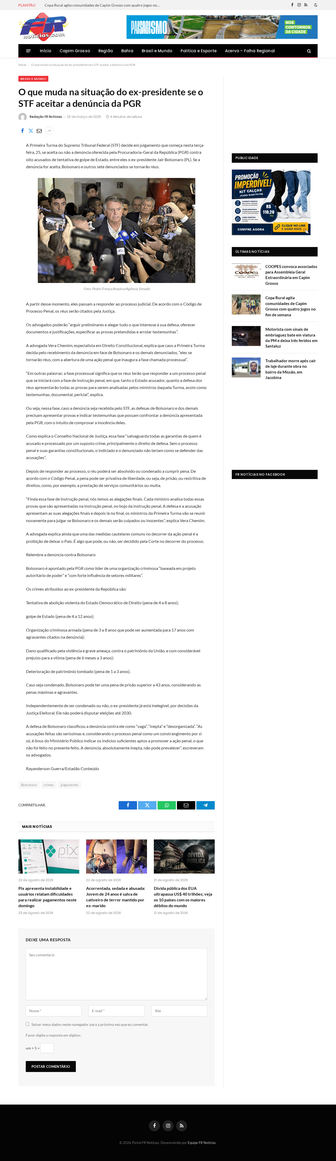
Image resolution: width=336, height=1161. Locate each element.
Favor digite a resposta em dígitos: (53, 1035)
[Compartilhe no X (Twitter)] (31, 131)
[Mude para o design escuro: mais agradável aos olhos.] (315, 5)
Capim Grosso (75, 51)
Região (105, 51)
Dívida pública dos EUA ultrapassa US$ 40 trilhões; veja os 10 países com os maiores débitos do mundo (183, 897)
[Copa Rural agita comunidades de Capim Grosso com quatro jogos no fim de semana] (246, 304)
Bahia (127, 51)
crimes (49, 785)
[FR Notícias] (43, 27)
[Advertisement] (275, 108)
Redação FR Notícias (46, 116)
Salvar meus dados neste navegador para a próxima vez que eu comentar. (90, 1024)
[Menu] (28, 51)
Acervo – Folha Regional (250, 51)
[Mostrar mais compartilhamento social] (49, 131)
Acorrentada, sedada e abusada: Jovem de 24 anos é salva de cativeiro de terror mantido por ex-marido (115, 897)
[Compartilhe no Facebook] (22, 131)
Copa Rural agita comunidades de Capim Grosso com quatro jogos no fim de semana (104, 5)
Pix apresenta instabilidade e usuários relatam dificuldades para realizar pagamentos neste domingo (47, 897)
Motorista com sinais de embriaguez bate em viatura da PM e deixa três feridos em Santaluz (291, 337)
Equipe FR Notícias (202, 1143)
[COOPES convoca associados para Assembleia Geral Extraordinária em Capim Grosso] (246, 273)
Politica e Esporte (199, 51)
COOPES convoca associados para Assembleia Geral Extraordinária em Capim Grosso (291, 275)
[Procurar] (308, 51)
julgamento (69, 785)
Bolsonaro (29, 785)
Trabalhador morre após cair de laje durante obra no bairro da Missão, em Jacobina (290, 369)
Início (45, 51)
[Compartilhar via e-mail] (39, 131)
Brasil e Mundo (157, 51)
